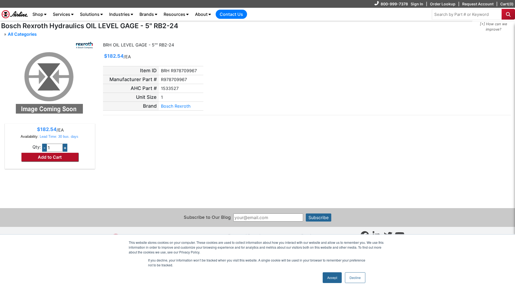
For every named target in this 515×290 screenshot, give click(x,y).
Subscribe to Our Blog (207, 217)
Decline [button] (355, 277)
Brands (146, 14)
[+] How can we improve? (493, 26)
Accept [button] (332, 277)
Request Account (478, 4)
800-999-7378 (394, 4)
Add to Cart (50, 157)
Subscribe (318, 217)
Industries (119, 14)
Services (61, 14)
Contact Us (231, 14)
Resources (174, 14)
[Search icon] (508, 14)
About (201, 14)
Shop (37, 14)
